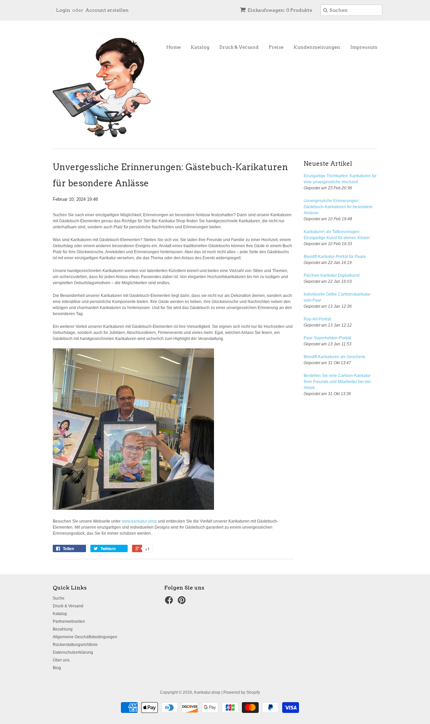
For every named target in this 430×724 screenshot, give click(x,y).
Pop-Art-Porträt (317, 319)
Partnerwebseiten (69, 621)
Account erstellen (107, 10)
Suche (58, 598)
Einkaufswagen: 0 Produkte (280, 10)
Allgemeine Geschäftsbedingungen (85, 637)
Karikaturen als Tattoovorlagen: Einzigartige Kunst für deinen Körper (337, 234)
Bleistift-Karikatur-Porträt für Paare (335, 256)
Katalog (200, 47)
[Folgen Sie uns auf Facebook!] (170, 602)
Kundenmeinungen (317, 47)
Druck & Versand (239, 47)
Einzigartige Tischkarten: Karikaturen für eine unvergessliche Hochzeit (340, 179)
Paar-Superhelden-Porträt (327, 338)
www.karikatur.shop (139, 521)
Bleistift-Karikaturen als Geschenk (334, 356)
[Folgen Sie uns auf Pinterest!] (183, 602)
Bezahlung (63, 629)
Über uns (61, 660)
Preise (276, 47)
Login (63, 10)
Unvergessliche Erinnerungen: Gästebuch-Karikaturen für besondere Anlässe (338, 206)
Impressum (363, 47)
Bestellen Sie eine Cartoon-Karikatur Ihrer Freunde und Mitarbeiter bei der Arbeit (337, 381)
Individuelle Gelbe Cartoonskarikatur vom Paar (337, 297)
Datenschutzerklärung (73, 652)
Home (173, 47)
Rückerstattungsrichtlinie (75, 644)
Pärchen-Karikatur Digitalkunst (331, 275)
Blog (57, 667)
